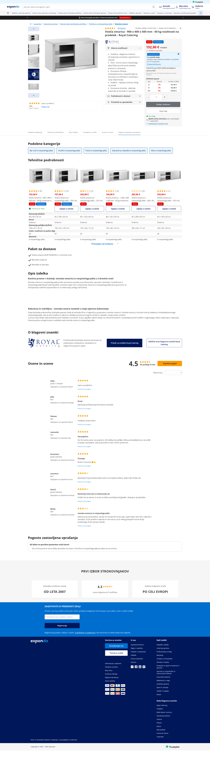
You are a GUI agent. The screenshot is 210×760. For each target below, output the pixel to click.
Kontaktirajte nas (116, 646)
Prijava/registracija (154, 64)
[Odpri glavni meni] (8, 13)
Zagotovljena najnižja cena (158, 124)
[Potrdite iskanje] (153, 7)
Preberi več (45, 107)
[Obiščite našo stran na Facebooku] (136, 667)
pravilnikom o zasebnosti (85, 632)
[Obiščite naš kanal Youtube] (132, 667)
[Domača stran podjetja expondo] (31, 24)
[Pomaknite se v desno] (183, 18)
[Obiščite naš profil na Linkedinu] (140, 667)
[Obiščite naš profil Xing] (144, 667)
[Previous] (33, 29)
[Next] (33, 95)
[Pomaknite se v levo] (27, 18)
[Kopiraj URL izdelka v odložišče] (180, 28)
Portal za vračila (116, 653)
